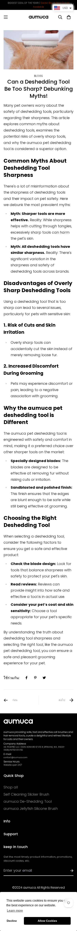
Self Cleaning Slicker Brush (26, 794)
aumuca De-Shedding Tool (28, 801)
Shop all (11, 787)
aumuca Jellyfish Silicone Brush (31, 808)
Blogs (38, 76)
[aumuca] (38, 17)
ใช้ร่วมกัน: (11, 677)
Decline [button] (12, 920)
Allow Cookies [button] (47, 920)
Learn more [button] (15, 910)
